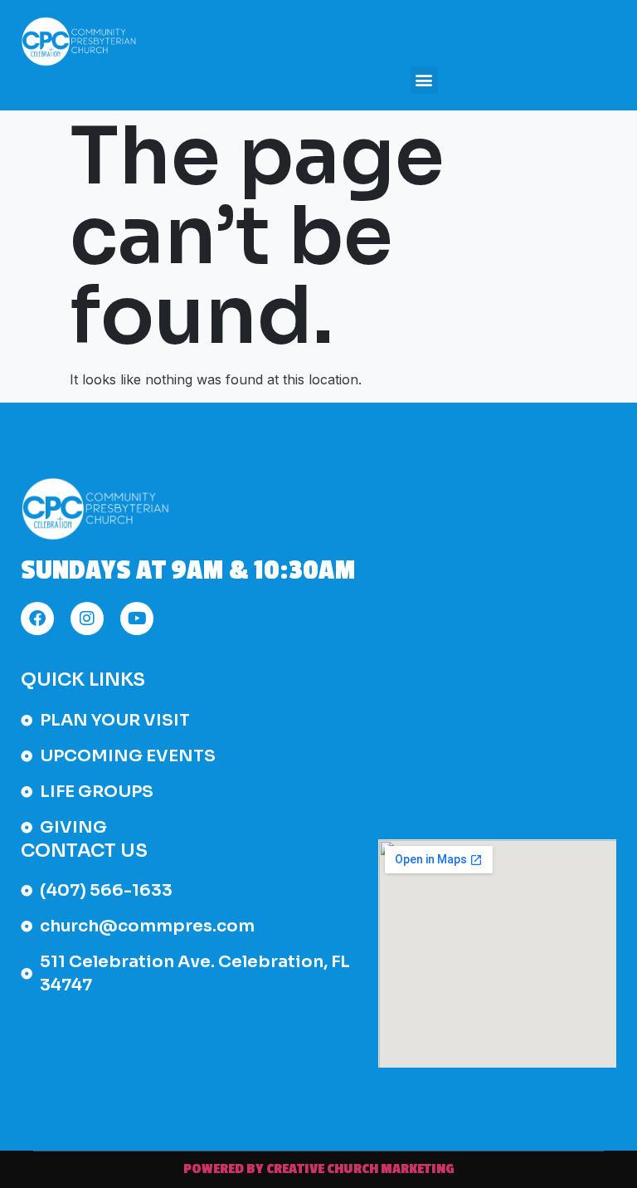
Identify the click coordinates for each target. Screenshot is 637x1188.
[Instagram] (87, 618)
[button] (424, 80)
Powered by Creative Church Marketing (319, 1169)
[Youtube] (136, 618)
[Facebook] (37, 618)
